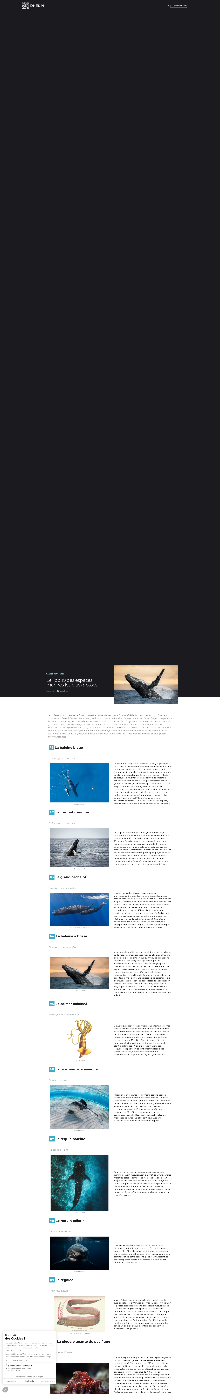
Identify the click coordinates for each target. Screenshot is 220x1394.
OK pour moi (47, 1381)
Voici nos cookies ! (13, 1371)
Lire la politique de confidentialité (17, 1360)
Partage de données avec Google (19, 1368)
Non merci (11, 1381)
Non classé (64, 691)
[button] (5, 1390)
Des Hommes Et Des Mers (153, 855)
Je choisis (29, 1381)
